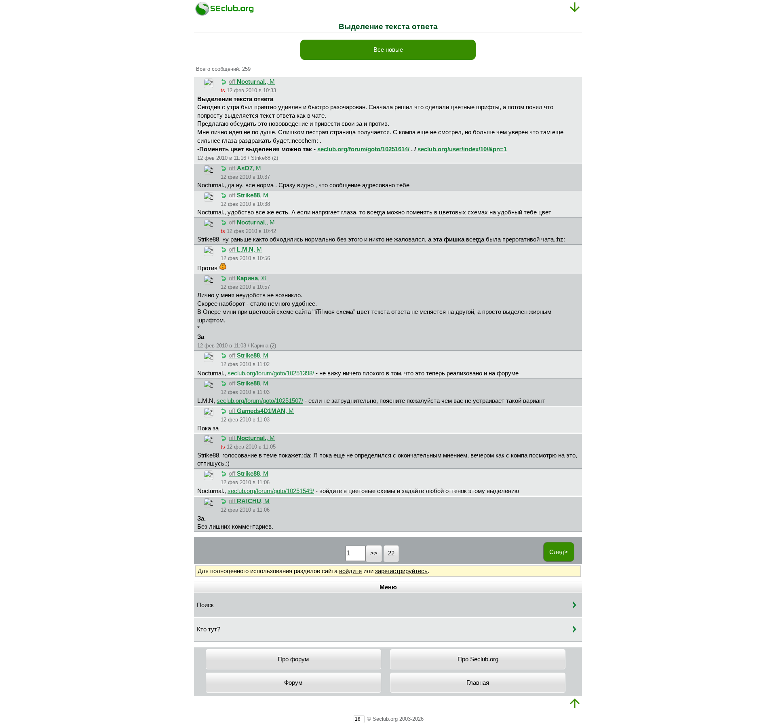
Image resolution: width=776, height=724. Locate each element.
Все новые (388, 50)
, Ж (248, 278)
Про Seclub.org (478, 659)
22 (391, 553)
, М (252, 81)
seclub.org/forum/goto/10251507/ (260, 401)
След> (558, 552)
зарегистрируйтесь (401, 571)
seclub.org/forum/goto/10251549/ (271, 491)
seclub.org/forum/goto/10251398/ (271, 373)
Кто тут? (208, 629)
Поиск (205, 605)
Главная (477, 683)
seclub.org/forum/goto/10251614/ (363, 149)
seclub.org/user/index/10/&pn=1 (462, 149)
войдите (350, 571)
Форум (293, 683)
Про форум (293, 659)
